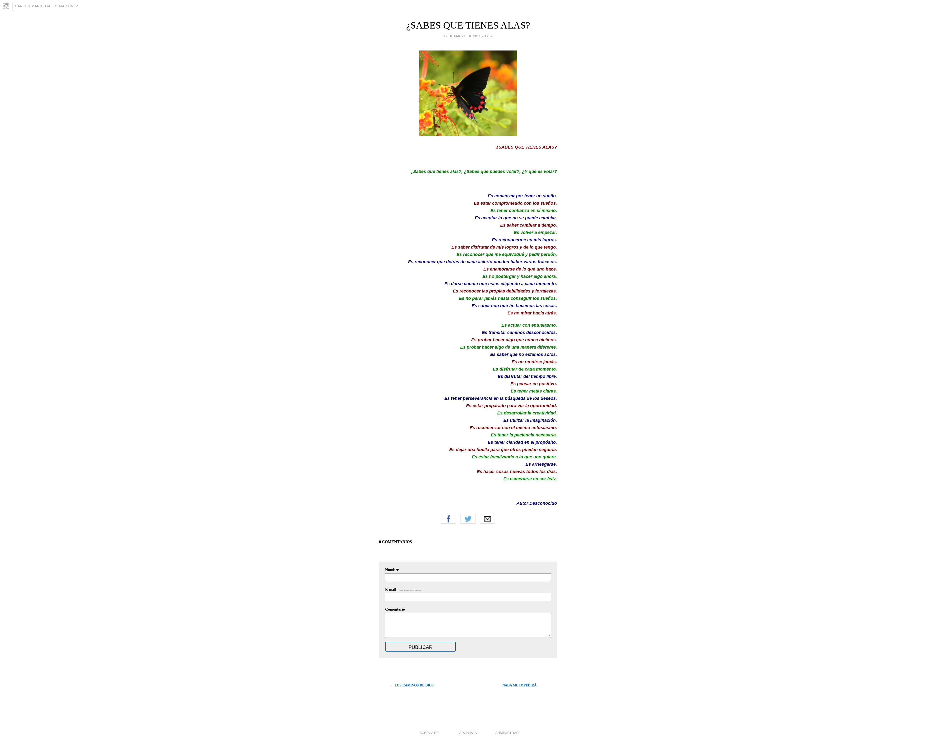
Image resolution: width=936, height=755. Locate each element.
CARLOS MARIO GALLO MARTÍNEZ (46, 6)
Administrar (507, 733)
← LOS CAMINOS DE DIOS (412, 685)
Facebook (448, 519)
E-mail (403, 589)
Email (487, 519)
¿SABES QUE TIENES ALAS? (468, 25)
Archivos (468, 733)
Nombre (392, 570)
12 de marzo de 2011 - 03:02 (468, 36)
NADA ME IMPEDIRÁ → (521, 685)
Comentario (395, 609)
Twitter (468, 519)
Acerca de (429, 733)
